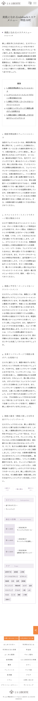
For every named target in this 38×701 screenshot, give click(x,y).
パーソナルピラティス (11, 576)
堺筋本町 (17, 585)
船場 (17, 581)
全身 (30, 585)
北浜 (12, 581)
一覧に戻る (19, 489)
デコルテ (17, 590)
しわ (29, 590)
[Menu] (34, 3)
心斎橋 (22, 572)
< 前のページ (7, 489)
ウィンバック (10, 509)
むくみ (13, 595)
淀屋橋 (7, 581)
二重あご (7, 599)
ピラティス (23, 576)
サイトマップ (29, 685)
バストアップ (9, 590)
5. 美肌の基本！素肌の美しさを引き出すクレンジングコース (20, 116)
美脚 (19, 595)
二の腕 (25, 595)
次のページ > (31, 489)
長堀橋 (16, 572)
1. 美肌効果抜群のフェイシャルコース (20, 89)
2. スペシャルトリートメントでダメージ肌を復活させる (19, 96)
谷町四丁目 (8, 572)
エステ (25, 585)
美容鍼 (23, 581)
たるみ (7, 595)
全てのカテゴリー (12, 505)
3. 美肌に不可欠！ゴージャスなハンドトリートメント (19, 103)
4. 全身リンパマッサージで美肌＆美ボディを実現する (20, 110)
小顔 (24, 590)
